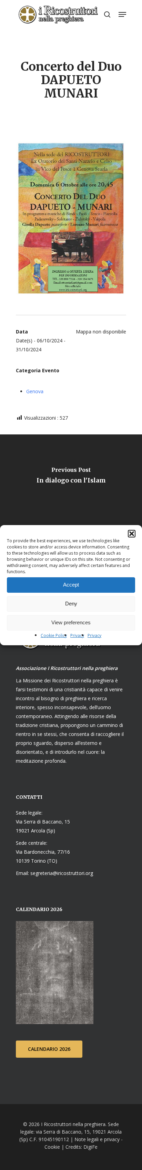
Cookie (52, 1147)
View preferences (71, 622)
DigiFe (90, 1147)
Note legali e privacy (97, 1139)
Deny (71, 603)
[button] (131, 533)
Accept (71, 585)
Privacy (77, 635)
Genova (34, 391)
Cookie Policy (54, 635)
